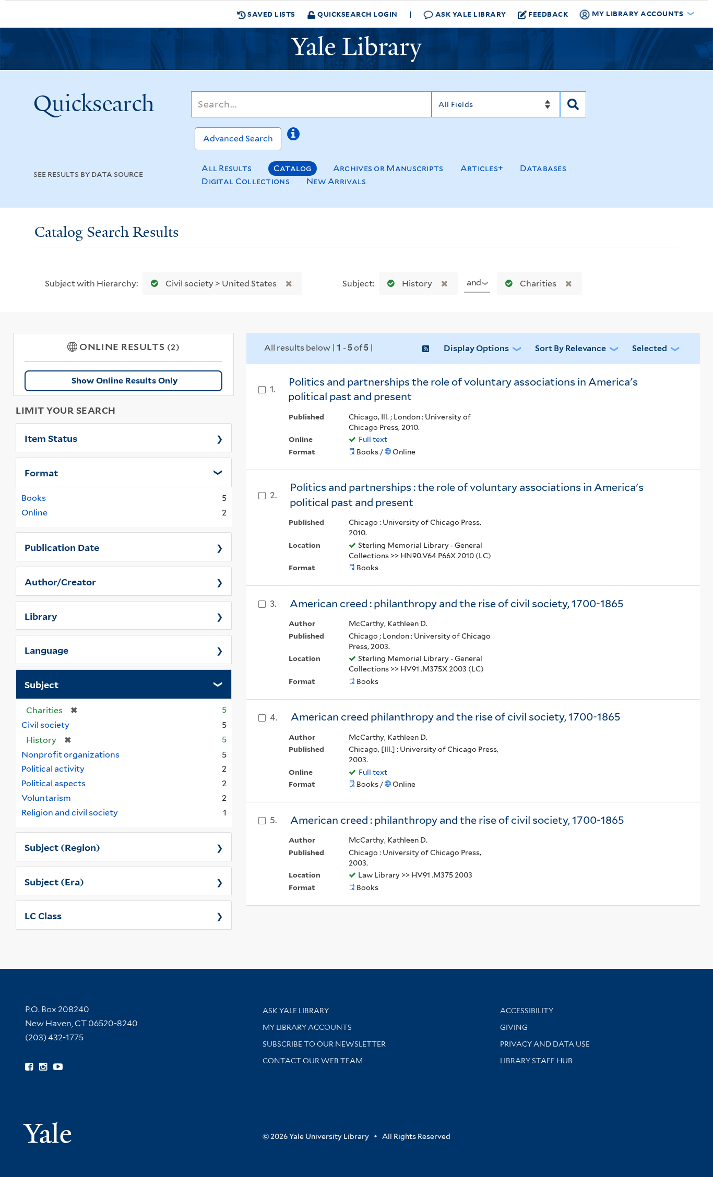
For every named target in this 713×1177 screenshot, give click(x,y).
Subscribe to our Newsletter (324, 1044)
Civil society (45, 725)
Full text (373, 439)
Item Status (51, 437)
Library (41, 615)
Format (41, 472)
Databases (543, 168)
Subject (41, 684)
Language (46, 649)
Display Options (476, 348)
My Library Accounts (307, 1027)
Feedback (548, 14)
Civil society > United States (221, 284)
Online (34, 513)
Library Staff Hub (536, 1060)
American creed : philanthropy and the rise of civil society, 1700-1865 (457, 603)
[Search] (573, 104)
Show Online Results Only (124, 381)
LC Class (43, 915)
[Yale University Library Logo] (356, 49)
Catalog (293, 168)
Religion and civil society (69, 813)
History (417, 284)
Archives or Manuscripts (388, 168)
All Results (226, 168)
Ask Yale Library (469, 14)
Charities (538, 284)
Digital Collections (245, 181)
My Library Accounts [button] (637, 13)
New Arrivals (336, 181)
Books (33, 498)
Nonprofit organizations (70, 755)
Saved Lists (270, 14)
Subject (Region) (62, 846)
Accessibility (526, 1010)
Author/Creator (60, 581)
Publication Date (62, 547)
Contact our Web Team (313, 1060)
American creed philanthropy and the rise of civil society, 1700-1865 (456, 717)
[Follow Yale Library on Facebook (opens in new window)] (29, 1067)
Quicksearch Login (357, 14)
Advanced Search (238, 138)
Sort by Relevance (570, 348)
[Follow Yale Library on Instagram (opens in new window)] (43, 1067)
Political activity (53, 769)
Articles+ (482, 168)
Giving (514, 1027)
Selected (649, 348)
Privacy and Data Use (545, 1044)
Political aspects (53, 783)
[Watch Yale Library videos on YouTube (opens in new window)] (58, 1067)
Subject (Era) (54, 881)
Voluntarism (46, 798)
